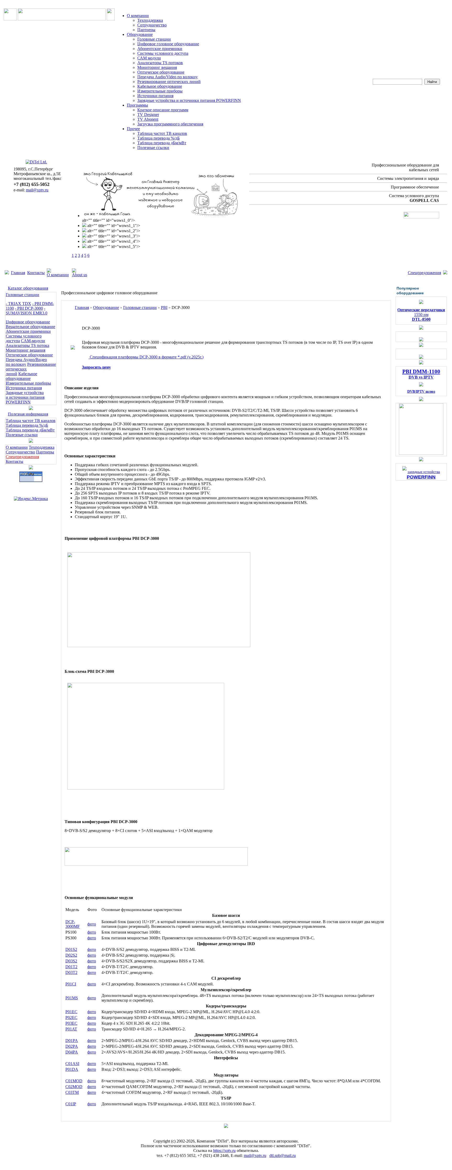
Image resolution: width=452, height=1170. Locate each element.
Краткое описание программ (162, 110)
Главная (18, 272)
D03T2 (71, 972)
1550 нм (421, 314)
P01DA (71, 1069)
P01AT (71, 1029)
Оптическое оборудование (160, 72)
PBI (164, 307)
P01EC (71, 1012)
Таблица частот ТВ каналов (162, 133)
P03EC (71, 1023)
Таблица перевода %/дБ (158, 138)
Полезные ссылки (153, 147)
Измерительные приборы (160, 91)
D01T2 (71, 966)
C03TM (72, 1092)
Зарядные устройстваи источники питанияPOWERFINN (25, 397)
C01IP (70, 1104)
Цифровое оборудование (28, 322)
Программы (137, 105)
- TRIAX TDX (18, 303)
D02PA (71, 1046)
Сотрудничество (152, 25)
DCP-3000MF (72, 924)
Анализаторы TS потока (27, 345)
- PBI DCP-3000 (29, 308)
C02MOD (73, 1086)
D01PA (71, 1040)
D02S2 (71, 955)
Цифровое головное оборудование (168, 44)
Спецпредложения (424, 272)
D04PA (71, 1052)
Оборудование (140, 34)
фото (91, 924)
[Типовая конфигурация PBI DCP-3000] (156, 864)
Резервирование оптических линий (169, 81)
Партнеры (146, 29)
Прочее (133, 128)
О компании (138, 15)
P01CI (70, 984)
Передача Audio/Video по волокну (167, 77)
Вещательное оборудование (30, 326)
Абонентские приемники (159, 48)
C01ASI (72, 1063)
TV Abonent (147, 119)
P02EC (71, 1017)
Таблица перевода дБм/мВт (161, 143)
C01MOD (73, 1081)
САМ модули (149, 58)
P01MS (71, 998)
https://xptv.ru (224, 1150)
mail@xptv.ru (37, 190)
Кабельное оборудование (159, 86)
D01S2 (71, 949)
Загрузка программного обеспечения (170, 124)
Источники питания (155, 95)
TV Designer (148, 114)
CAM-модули (33, 341)
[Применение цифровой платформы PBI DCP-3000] (159, 646)
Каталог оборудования (28, 288)
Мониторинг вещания (157, 67)
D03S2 (71, 961)
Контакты (36, 272)
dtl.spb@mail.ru (282, 1155)
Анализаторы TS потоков (160, 62)
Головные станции (154, 39)
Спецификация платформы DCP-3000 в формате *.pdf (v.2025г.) (146, 357)
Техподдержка (150, 20)
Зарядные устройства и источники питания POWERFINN (189, 100)
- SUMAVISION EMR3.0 (26, 310)
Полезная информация (28, 414)
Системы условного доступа (162, 53)
